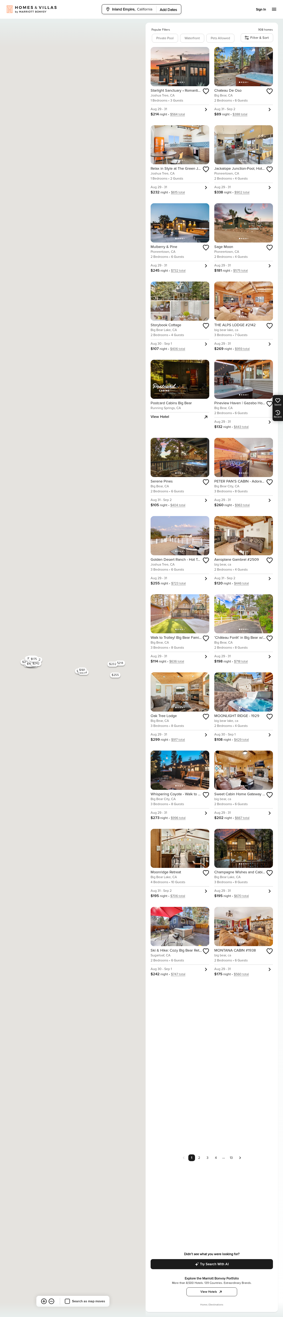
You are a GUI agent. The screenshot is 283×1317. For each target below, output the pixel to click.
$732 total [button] (178, 271)
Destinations (216, 1304)
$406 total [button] (177, 349)
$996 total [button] (178, 818)
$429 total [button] (241, 740)
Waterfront (192, 38)
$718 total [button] (241, 661)
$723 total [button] (178, 583)
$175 (34, 659)
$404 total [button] (177, 505)
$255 (115, 675)
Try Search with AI (214, 1264)
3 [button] (207, 1158)
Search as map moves (88, 1301)
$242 (35, 663)
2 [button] (199, 1158)
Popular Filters (160, 29)
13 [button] (231, 1158)
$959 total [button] (242, 349)
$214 (120, 663)
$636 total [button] (176, 661)
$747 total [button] (178, 974)
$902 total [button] (241, 192)
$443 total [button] (241, 427)
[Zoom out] (51, 1301)
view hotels (208, 1292)
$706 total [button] (177, 896)
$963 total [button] (242, 505)
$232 (112, 664)
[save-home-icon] (206, 91)
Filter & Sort (259, 38)
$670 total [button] (241, 896)
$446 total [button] (241, 583)
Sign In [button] (261, 9)
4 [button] (216, 1158)
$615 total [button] (178, 192)
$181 (82, 670)
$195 (30, 664)
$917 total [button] (178, 740)
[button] (240, 1157)
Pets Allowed (220, 38)
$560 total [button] (241, 974)
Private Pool (165, 38)
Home (203, 1304)
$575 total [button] (240, 271)
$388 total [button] (240, 114)
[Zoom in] (43, 1301)
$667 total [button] (242, 818)
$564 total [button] (177, 114)
